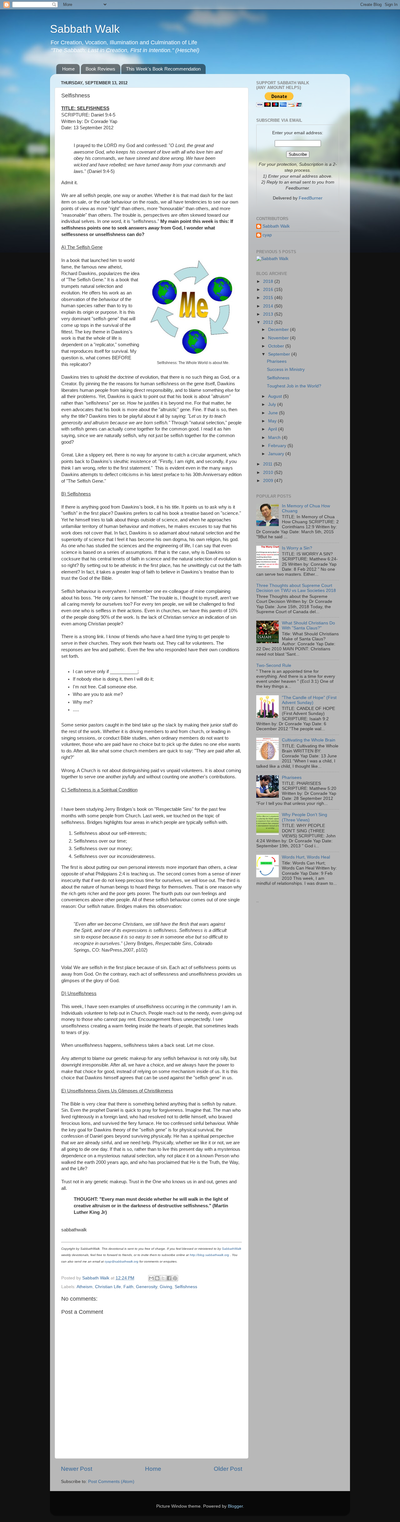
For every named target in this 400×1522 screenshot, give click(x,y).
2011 (268, 464)
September (279, 354)
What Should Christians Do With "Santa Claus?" (308, 625)
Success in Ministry (286, 369)
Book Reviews (100, 68)
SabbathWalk (231, 1248)
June (273, 413)
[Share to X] (163, 1278)
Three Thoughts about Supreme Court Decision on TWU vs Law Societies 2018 (296, 588)
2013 (268, 314)
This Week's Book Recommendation (163, 68)
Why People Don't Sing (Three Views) (304, 817)
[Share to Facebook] (169, 1278)
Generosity (146, 1286)
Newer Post (76, 1468)
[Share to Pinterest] (175, 1278)
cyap (267, 235)
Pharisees (277, 361)
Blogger (235, 1506)
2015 (268, 297)
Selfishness (186, 1286)
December (279, 329)
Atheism (84, 1286)
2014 (268, 306)
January (276, 453)
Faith (128, 1286)
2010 (268, 472)
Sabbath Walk (85, 28)
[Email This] (151, 1278)
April (273, 429)
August (275, 396)
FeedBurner (310, 198)
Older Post (228, 1468)
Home (68, 68)
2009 (268, 480)
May (273, 421)
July (272, 404)
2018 (268, 281)
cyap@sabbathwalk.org (121, 1261)
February (278, 445)
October (276, 346)
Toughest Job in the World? (294, 386)
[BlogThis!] (157, 1278)
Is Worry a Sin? (297, 548)
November (279, 338)
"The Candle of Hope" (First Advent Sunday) (309, 700)
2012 (268, 322)
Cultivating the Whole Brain (308, 740)
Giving (166, 1286)
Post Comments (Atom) (111, 1481)
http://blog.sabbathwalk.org (209, 1255)
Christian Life (108, 1286)
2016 (268, 289)
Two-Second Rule (273, 665)
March (275, 437)
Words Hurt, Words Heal (306, 857)
